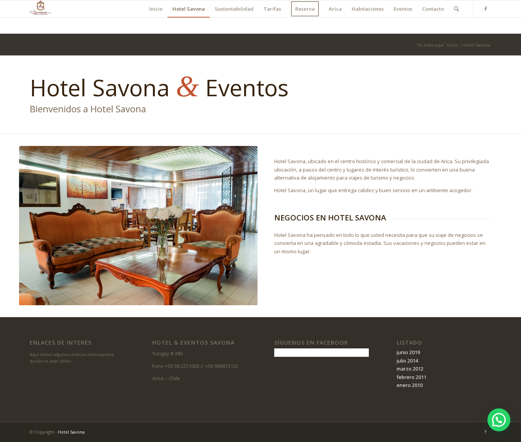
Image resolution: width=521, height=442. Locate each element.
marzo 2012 (410, 368)
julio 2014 (407, 360)
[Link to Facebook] (485, 8)
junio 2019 (408, 352)
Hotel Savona (71, 432)
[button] (498, 419)
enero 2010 (410, 385)
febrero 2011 (411, 377)
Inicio (452, 45)
